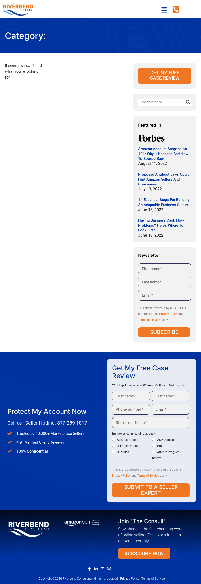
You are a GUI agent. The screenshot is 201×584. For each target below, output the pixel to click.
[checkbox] (150, 449)
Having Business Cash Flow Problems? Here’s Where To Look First (161, 225)
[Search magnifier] (188, 102)
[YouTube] (103, 569)
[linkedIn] (97, 569)
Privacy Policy (168, 314)
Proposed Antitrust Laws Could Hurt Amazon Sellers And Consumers (163, 179)
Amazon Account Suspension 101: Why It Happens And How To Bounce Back (163, 154)
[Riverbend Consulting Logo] (28, 529)
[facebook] (91, 569)
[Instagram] (110, 569)
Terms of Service (149, 320)
